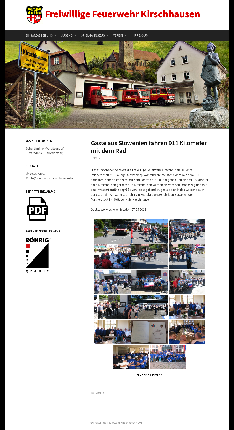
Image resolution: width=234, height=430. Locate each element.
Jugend (67, 35)
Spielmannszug (93, 35)
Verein (118, 35)
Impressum (139, 35)
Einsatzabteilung (39, 35)
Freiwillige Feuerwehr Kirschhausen (122, 13)
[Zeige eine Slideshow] (149, 375)
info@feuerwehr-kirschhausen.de (51, 178)
